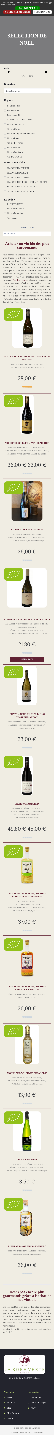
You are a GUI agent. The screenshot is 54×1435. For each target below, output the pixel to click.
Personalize (42, 12)
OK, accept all (28, 8)
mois (6, 612)
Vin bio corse (19, 280)
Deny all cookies (18, 12)
